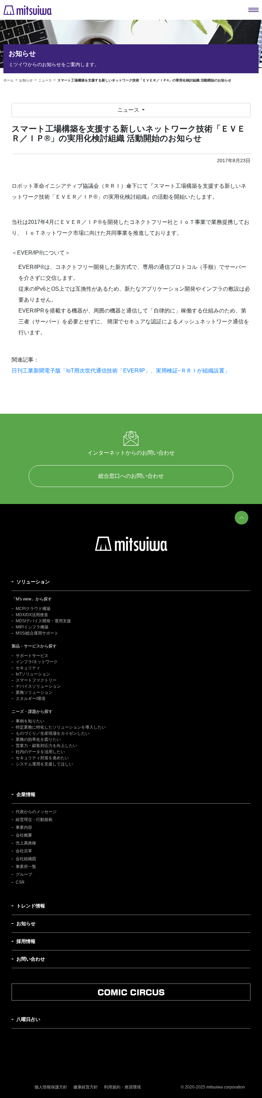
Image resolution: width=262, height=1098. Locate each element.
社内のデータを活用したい (40, 751)
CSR (20, 882)
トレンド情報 (30, 906)
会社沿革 (24, 851)
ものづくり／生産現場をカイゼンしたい (52, 733)
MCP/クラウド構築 (33, 608)
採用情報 (25, 941)
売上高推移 (26, 843)
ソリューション (33, 581)
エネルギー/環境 (30, 698)
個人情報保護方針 (50, 1087)
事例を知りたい (30, 721)
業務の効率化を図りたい (38, 739)
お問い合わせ (30, 959)
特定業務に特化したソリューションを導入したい (61, 727)
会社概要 (24, 835)
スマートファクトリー (36, 680)
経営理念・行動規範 (34, 819)
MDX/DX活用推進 (32, 614)
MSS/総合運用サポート (37, 633)
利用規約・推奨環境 (122, 1087)
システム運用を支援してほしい (44, 764)
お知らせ (25, 923)
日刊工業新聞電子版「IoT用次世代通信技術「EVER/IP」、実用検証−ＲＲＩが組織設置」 (121, 370)
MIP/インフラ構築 (32, 627)
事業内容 (24, 827)
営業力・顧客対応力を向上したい (46, 745)
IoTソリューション (33, 674)
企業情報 (25, 794)
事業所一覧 (26, 866)
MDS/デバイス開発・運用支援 (43, 621)
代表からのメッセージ (36, 811)
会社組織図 (26, 858)
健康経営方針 (85, 1087)
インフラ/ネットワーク (37, 661)
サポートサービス (32, 655)
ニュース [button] (129, 110)
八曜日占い (28, 1019)
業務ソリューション (34, 692)
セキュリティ (28, 668)
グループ (24, 874)
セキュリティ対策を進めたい (42, 758)
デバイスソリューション (38, 686)
